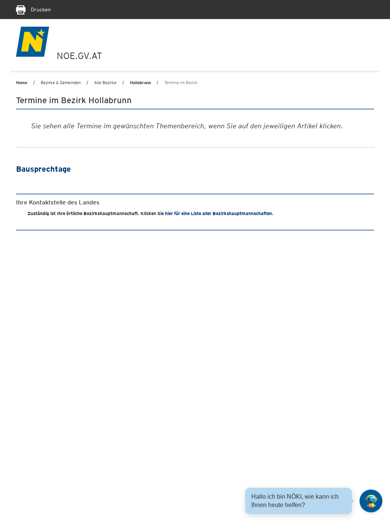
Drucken (40, 9)
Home (21, 82)
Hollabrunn (140, 82)
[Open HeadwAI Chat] (371, 501)
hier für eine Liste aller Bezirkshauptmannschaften (218, 213)
